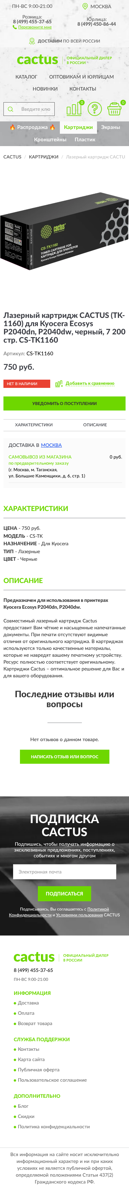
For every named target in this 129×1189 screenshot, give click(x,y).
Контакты (82, 89)
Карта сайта (31, 1060)
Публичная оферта (39, 1070)
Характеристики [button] (34, 425)
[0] (114, 109)
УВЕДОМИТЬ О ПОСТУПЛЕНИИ (64, 404)
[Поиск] (10, 109)
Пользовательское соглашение (52, 1080)
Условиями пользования (79, 915)
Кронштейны (50, 139)
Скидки (26, 1116)
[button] (32, 27)
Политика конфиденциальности (54, 1127)
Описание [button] (95, 425)
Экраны (110, 127)
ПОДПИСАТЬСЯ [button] (64, 894)
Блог (23, 1106)
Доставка (28, 1003)
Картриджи (78, 127)
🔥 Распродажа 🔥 (32, 127)
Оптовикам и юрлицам (81, 77)
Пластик (85, 139)
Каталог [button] (26, 77)
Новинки (45, 89)
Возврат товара (35, 1023)
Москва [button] (51, 445)
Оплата (26, 1013)
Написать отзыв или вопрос (64, 757)
